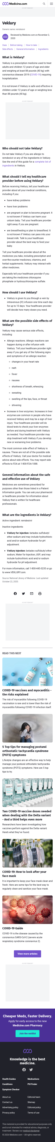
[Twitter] (31, 1069)
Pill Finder (32, 1084)
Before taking (16, 45)
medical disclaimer (31, 1130)
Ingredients (43, 49)
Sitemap (31, 1102)
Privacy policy (8, 1112)
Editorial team (34, 1097)
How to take (31, 45)
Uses (4, 45)
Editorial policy (34, 1107)
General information (25, 49)
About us (6, 1097)
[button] (15, 594)
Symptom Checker (11, 1089)
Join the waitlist (27, 1033)
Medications (33, 1079)
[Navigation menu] (51, 3)
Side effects (7, 49)
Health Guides (9, 1079)
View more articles (27, 954)
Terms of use (33, 1112)
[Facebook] (24, 1069)
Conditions (7, 1084)
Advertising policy (10, 1107)
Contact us (7, 1102)
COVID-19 (35, 74)
